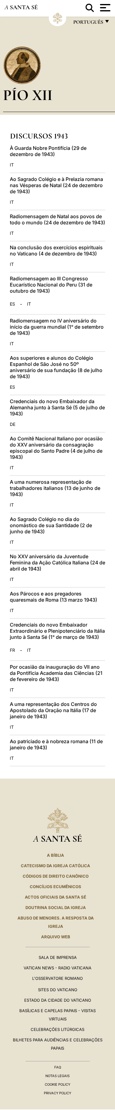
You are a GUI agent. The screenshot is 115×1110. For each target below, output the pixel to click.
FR (12, 650)
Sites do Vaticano (57, 989)
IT (12, 164)
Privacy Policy (57, 1093)
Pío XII (27, 95)
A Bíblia (55, 855)
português (88, 23)
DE (12, 424)
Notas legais (57, 1076)
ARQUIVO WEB (55, 936)
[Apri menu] (104, 7)
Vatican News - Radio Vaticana (57, 967)
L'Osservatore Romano (57, 978)
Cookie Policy (57, 1084)
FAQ (57, 1067)
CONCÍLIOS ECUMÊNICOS (55, 886)
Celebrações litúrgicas (57, 1029)
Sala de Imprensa (58, 957)
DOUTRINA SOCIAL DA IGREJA (55, 907)
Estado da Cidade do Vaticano (57, 1000)
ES (12, 304)
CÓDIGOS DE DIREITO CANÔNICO (56, 876)
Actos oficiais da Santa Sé (55, 897)
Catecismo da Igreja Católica (55, 865)
